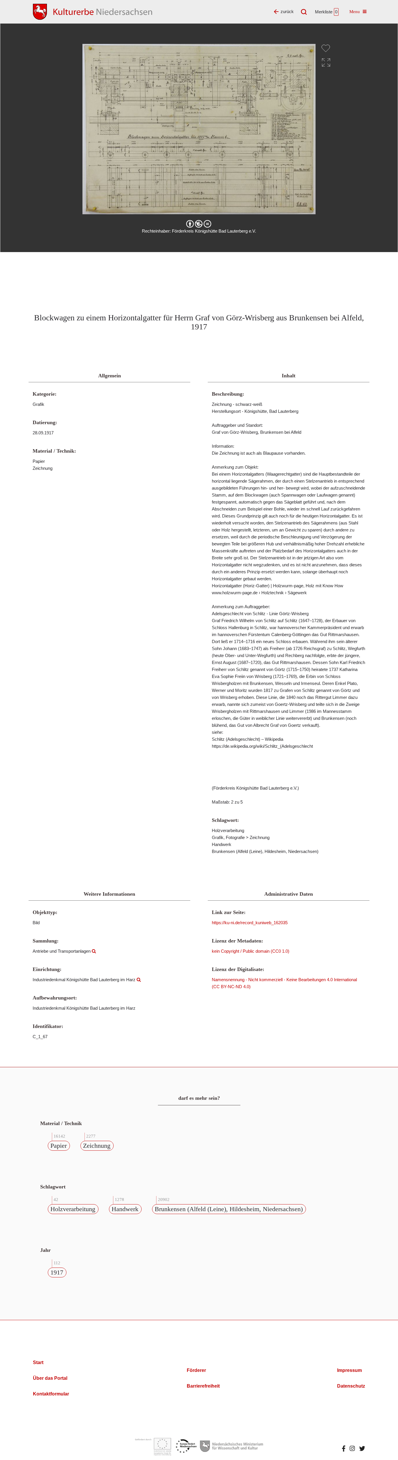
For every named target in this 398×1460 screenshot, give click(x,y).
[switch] (325, 48)
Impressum (349, 1370)
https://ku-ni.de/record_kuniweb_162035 (250, 922)
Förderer (196, 1370)
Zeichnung (96, 1145)
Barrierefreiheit (203, 1386)
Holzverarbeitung (72, 1209)
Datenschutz (351, 1386)
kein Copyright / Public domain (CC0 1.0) (250, 951)
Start (38, 1362)
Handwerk (125, 1209)
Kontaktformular (51, 1393)
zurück (287, 11)
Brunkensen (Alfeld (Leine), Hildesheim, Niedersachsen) (229, 1209)
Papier (58, 1145)
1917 (56, 1272)
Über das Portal (50, 1378)
